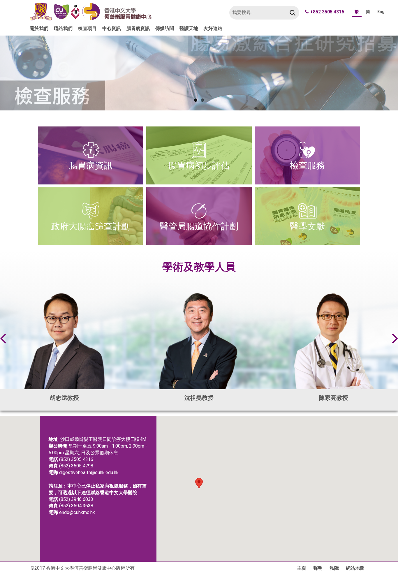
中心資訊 (111, 28)
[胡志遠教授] (64, 341)
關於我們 (39, 28)
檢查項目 (87, 28)
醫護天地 (188, 28)
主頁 (301, 568)
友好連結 (213, 28)
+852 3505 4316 (327, 12)
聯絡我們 (63, 28)
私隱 (334, 568)
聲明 (318, 568)
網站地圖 (355, 568)
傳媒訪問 (164, 28)
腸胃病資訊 (138, 28)
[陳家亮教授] (333, 341)
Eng (381, 11)
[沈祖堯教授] (199, 341)
